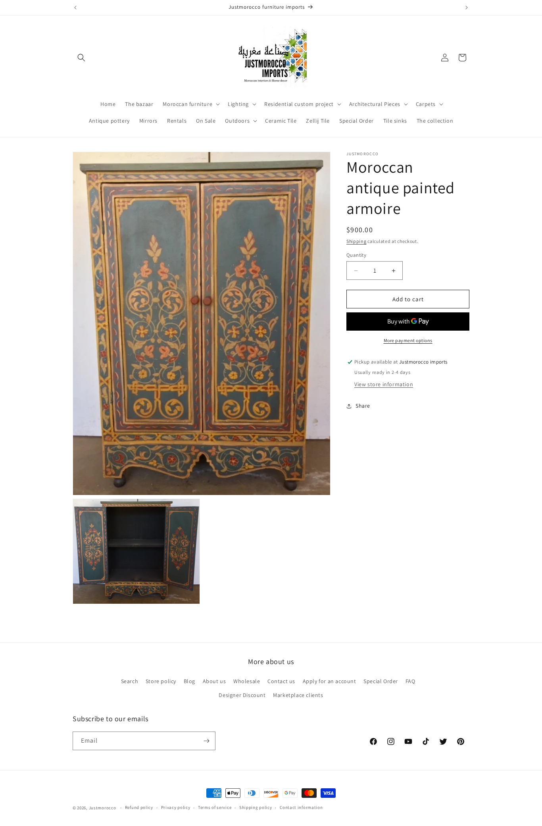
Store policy (161, 681)
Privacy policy (175, 807)
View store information (383, 384)
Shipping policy (255, 807)
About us (214, 681)
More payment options (408, 341)
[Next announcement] (466, 7)
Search (129, 681)
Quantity (356, 255)
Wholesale (246, 681)
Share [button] (363, 405)
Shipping (356, 241)
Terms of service (214, 807)
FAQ (410, 681)
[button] (81, 57)
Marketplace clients (298, 695)
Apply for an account (329, 681)
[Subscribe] (206, 741)
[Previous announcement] (75, 7)
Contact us (281, 681)
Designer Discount (242, 695)
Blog (189, 681)
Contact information (301, 807)
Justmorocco (103, 808)
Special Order (380, 681)
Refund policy (139, 807)
